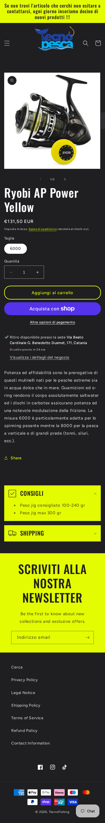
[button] (7, 43)
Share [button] (16, 458)
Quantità (11, 261)
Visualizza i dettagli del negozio (39, 357)
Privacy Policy (24, 679)
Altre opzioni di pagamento (52, 322)
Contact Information (30, 743)
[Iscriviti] (87, 637)
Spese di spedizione (43, 229)
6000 (15, 248)
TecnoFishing (59, 812)
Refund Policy (24, 730)
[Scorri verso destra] (65, 179)
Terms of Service (27, 718)
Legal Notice (23, 692)
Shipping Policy (26, 705)
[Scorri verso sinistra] (40, 179)
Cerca (17, 667)
